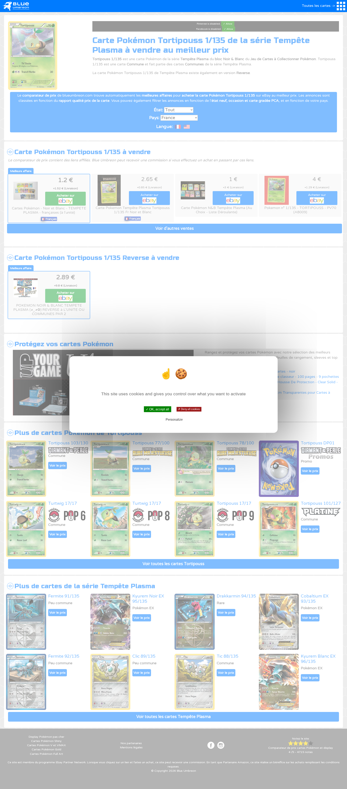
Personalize (174, 419)
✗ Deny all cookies (189, 409)
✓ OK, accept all (157, 409)
